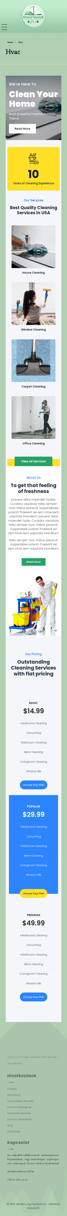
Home (10, 42)
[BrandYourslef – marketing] (33, 16)
